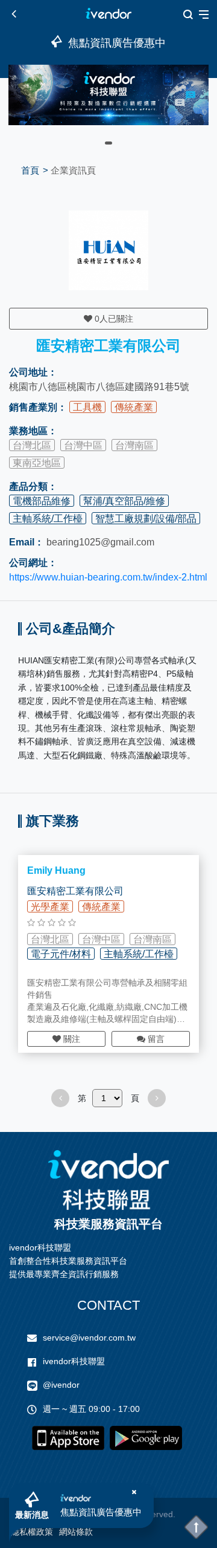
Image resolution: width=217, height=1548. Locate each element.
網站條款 (76, 1531)
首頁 (30, 170)
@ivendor (61, 1385)
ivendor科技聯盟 (74, 1361)
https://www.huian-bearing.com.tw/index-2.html (108, 577)
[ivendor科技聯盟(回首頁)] (108, 1180)
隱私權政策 (32, 1531)
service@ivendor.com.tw (89, 1337)
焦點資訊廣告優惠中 (101, 1512)
